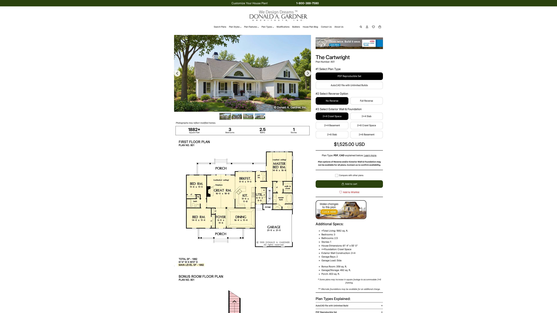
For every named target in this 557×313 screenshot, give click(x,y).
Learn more (370, 155)
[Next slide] (308, 73)
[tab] (225, 116)
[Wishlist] (373, 27)
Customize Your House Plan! (250, 3)
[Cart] (380, 27)
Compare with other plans (351, 175)
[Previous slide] (177, 73)
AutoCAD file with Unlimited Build (332, 305)
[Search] (361, 27)
